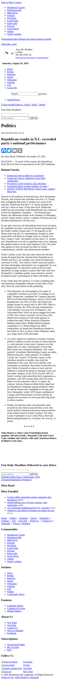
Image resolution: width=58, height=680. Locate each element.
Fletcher (11, 15)
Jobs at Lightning (15, 630)
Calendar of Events (16, 608)
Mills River (12, 13)
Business (11, 74)
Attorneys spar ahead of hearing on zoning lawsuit (30, 510)
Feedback (11, 633)
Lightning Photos (15, 605)
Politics (10, 72)
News (10, 573)
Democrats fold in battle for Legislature (25, 175)
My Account (13, 647)
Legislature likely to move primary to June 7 (27, 186)
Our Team (12, 622)
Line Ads (22, 521)
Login (14, 44)
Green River (13, 29)
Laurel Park (12, 21)
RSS (9, 650)
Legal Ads (12, 87)
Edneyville (12, 23)
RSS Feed (28, 671)
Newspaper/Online (16, 644)
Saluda (10, 31)
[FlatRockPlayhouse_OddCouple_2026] (20, 477)
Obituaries (12, 80)
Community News (15, 594)
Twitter (26, 665)
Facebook (27, 662)
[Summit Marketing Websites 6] (16, 479)
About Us (34, 521)
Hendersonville (14, 10)
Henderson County (16, 7)
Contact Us (47, 521)
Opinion (11, 82)
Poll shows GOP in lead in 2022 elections (26, 183)
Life (9, 85)
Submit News (13, 99)
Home (10, 69)
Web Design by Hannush (27, 677)
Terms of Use (7, 677)
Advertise (11, 625)
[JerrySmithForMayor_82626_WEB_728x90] (23, 105)
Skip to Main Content (11, 2)
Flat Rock (11, 18)
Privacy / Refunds (21, 523)
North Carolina (14, 34)
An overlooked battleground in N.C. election (28, 508)
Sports (10, 77)
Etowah (10, 26)
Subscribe (5, 44)
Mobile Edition (14, 611)
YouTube (27, 668)
